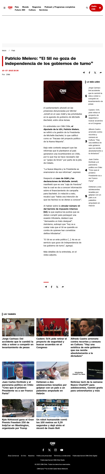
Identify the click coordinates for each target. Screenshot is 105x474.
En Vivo (23, 456)
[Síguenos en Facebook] (43, 450)
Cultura (32, 10)
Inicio (4, 50)
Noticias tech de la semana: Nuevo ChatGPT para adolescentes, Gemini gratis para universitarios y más (87, 386)
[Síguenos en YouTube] (62, 450)
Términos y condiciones (62, 456)
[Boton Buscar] (87, 8)
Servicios (43, 10)
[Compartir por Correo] (83, 72)
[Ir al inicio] (10, 7)
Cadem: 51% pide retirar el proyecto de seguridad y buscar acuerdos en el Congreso (96, 117)
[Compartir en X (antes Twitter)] (95, 72)
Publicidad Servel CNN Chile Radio (52, 460)
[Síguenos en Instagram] (56, 450)
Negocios (36, 7)
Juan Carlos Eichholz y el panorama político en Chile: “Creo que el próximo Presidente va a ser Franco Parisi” (95, 170)
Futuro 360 (20, 10)
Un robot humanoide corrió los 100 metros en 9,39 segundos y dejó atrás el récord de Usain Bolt (51, 424)
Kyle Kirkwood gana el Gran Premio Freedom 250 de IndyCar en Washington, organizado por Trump (18, 424)
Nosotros (31, 456)
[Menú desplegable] (4, 7)
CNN (8, 74)
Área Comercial (13, 456)
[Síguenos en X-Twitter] (49, 450)
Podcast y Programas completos (60, 7)
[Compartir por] (100, 72)
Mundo (25, 7)
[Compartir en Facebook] (89, 72)
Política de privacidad (44, 456)
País (17, 7)
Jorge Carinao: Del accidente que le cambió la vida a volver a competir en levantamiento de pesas (95, 96)
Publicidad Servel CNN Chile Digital (85, 456)
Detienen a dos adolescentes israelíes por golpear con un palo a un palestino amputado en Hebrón (95, 196)
